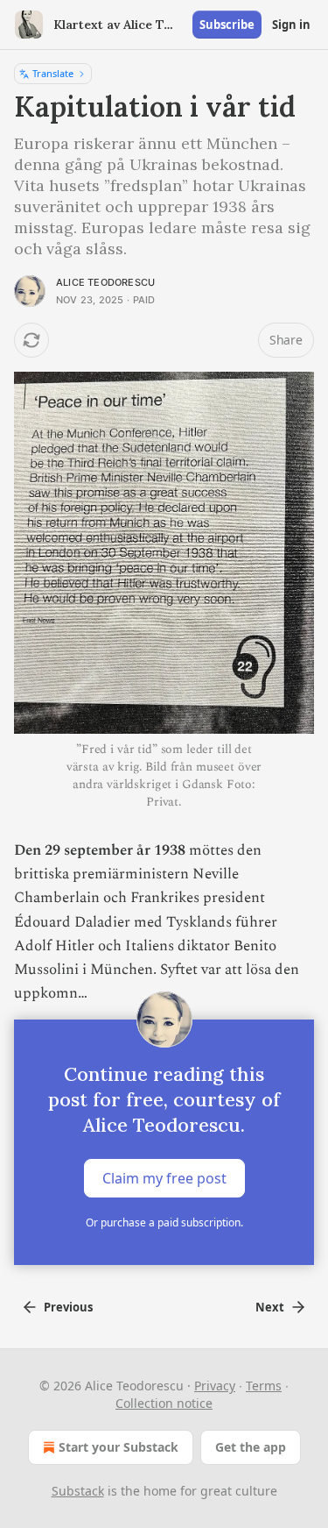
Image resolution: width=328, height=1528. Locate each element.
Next (269, 1307)
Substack (78, 1490)
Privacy (214, 1385)
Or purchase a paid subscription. (164, 1222)
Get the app (250, 1447)
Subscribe (227, 24)
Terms (264, 1385)
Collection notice (164, 1403)
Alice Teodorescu (105, 282)
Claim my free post (164, 1178)
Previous (68, 1307)
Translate (52, 73)
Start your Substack (118, 1447)
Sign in (291, 24)
